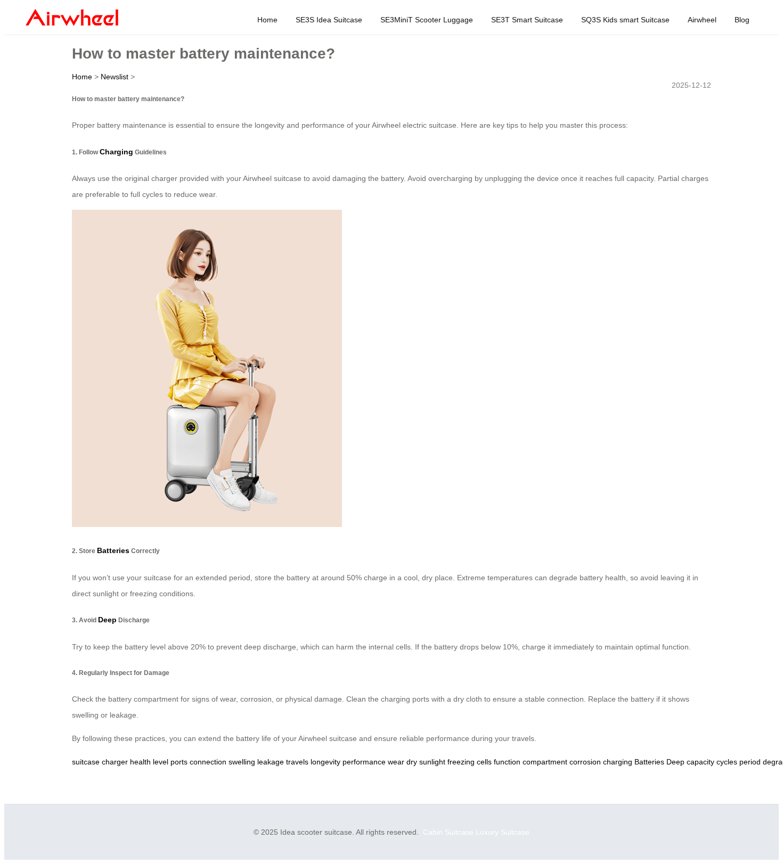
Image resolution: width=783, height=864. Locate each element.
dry (411, 762)
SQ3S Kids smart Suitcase (625, 19)
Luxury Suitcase (502, 832)
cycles (726, 762)
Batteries (113, 550)
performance (364, 762)
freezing (461, 762)
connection (208, 762)
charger (115, 762)
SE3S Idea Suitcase (329, 19)
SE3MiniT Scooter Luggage (426, 19)
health (140, 762)
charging (617, 762)
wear (396, 762)
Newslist (114, 76)
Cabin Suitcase (448, 832)
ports (178, 762)
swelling (242, 762)
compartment (545, 762)
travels (297, 762)
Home (267, 19)
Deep (107, 619)
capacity (700, 762)
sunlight (432, 762)
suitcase (86, 762)
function (507, 762)
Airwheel (702, 19)
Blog (742, 19)
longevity (325, 762)
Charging (116, 151)
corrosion (585, 762)
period (750, 762)
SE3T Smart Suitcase (527, 19)
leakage (270, 762)
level (160, 762)
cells (484, 762)
